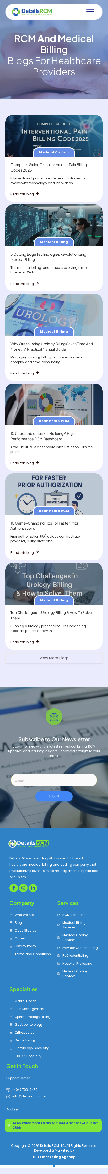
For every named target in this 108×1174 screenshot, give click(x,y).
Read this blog (22, 194)
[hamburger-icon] (90, 11)
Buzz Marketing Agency (54, 1157)
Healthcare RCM (54, 421)
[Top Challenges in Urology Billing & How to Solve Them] (54, 584)
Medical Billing (54, 242)
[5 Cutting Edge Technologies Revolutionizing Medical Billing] (54, 225)
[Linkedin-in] (33, 888)
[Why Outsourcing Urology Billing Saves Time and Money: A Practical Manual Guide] (54, 315)
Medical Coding (54, 152)
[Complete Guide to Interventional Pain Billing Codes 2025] (54, 136)
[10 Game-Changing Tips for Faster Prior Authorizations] (54, 494)
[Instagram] (23, 888)
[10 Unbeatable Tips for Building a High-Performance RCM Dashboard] (54, 404)
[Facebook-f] (13, 888)
